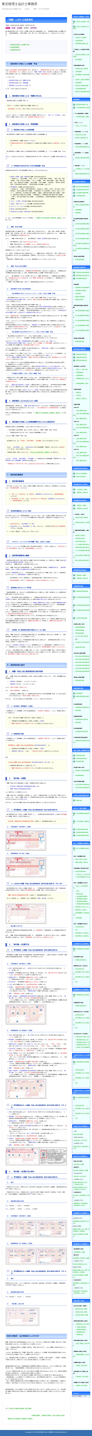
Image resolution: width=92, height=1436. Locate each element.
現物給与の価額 (79, 299)
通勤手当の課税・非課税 (81, 1308)
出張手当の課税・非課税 (81, 1312)
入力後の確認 (78, 917)
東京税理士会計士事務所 (19, 4)
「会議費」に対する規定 (81, 1365)
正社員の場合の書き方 (80, 541)
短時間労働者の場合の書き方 (82, 547)
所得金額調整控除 (79, 775)
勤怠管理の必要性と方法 (82, 104)
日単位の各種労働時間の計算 (82, 146)
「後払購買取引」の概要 (79, 1252)
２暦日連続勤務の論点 (80, 88)
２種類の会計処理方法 (80, 959)
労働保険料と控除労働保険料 (82, 287)
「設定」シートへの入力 (81, 125)
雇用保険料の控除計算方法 (82, 275)
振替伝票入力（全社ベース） (82, 906)
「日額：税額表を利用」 (81, 418)
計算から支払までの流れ (81, 859)
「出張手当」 (78, 395)
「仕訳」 (77, 890)
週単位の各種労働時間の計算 (82, 173)
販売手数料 (33, 28)
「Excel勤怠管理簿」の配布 (83, 107)
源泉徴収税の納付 (16, 49)
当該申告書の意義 (80, 755)
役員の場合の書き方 (80, 538)
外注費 (13, 28)
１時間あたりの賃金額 (80, 37)
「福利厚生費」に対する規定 (82, 1324)
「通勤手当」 (78, 392)
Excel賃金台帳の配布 (80, 871)
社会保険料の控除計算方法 (82, 189)
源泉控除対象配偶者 (80, 627)
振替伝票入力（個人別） (81, 909)
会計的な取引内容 (79, 926)
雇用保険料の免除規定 (80, 290)
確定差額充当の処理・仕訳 (83, 1044)
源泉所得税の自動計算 (81, 360)
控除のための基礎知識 (81, 473)
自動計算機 (78, 710)
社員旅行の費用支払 (81, 1327)
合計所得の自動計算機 (81, 618)
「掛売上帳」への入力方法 (79, 1176)
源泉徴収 (26, 28)
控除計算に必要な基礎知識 (82, 186)
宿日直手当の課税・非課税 (81, 1314)
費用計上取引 (80, 893)
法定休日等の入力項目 (80, 134)
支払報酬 (19, 28)
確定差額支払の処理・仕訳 (83, 1042)
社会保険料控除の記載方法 (81, 731)
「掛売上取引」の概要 (78, 1164)
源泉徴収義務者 (15, 47)
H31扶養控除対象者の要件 (82, 835)
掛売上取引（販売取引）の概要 (80, 1170)
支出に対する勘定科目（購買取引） (41, 452)
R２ (76, 642)
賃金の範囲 (78, 293)
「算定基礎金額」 (79, 372)
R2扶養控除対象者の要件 (82, 832)
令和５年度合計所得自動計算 (82, 659)
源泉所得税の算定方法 (81, 354)
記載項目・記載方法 (80, 535)
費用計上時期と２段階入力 (81, 862)
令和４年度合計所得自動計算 (82, 662)
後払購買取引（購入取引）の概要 (81, 1258)
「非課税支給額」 (79, 375)
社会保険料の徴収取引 (82, 896)
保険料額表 (78, 212)
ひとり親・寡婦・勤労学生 (81, 636)
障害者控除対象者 (79, 633)
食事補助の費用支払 (81, 1329)
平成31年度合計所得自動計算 (82, 671)
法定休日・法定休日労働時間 (82, 79)
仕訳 (76, 929)
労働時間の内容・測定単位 (81, 68)
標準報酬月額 (78, 209)
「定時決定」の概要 (81, 505)
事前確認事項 (79, 693)
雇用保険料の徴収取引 (82, 898)
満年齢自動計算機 (79, 259)
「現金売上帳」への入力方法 (80, 1140)
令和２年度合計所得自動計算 (82, 668)
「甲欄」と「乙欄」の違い (81, 369)
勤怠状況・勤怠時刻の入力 (81, 137)
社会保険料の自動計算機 (82, 192)
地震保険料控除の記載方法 (81, 719)
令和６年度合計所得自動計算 (82, 656)
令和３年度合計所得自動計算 (82, 665)
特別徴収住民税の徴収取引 (83, 903)
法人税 (8, 28)
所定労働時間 (78, 59)
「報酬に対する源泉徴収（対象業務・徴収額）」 (49, 217)
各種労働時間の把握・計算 (81, 43)
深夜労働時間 (78, 82)
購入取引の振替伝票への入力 (80, 1264)
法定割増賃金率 (79, 40)
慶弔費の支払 (80, 1334)
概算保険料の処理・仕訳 (82, 1039)
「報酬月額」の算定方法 (82, 492)
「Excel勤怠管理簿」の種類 (82, 116)
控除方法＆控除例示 (81, 476)
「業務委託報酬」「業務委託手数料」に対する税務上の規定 (48, 1415)
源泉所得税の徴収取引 (82, 901)
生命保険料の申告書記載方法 (82, 707)
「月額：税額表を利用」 (81, 410)
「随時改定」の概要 (81, 575)
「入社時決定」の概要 (81, 489)
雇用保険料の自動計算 (81, 278)
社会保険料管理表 (80, 195)
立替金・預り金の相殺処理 (83, 1047)
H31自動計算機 (80, 761)
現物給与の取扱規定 (80, 296)
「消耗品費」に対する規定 (81, 1376)
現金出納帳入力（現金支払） (82, 932)
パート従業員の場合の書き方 (82, 544)
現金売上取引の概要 (78, 1134)
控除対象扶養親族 (79, 630)
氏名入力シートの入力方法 (83, 874)
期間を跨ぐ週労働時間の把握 (82, 91)
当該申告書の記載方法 (81, 758)
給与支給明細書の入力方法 (83, 876)
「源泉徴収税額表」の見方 (81, 383)
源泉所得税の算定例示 (81, 357)
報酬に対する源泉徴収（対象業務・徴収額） (20, 1418)
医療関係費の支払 (81, 1332)
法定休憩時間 (78, 71)
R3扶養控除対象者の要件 (82, 829)
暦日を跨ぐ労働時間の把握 (81, 85)
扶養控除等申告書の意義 (82, 591)
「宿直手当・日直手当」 (81, 398)
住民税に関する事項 (80, 647)
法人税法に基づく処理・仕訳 (82, 1036)
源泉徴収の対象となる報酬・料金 (20, 44)
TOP (12, 9)
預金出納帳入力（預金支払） (82, 935)
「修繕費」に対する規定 (81, 1385)
